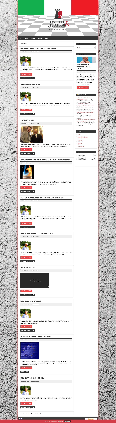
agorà (22, 371)
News (79, 144)
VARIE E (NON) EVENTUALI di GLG (30, 84)
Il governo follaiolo (27, 120)
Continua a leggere (26, 74)
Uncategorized (81, 146)
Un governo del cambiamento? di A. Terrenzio (35, 337)
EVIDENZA (80, 140)
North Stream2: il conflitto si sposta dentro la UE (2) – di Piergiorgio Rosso (45, 160)
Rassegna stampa (82, 94)
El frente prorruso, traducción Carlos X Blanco (83, 67)
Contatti (47, 38)
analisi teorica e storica (83, 137)
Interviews (80, 141)
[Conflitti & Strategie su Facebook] (20, 418)
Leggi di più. (60, 421)
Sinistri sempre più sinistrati (30, 301)
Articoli (26, 38)
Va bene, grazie (67, 421)
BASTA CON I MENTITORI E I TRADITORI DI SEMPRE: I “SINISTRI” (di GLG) (41, 198)
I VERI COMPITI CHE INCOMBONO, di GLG (32, 378)
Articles (33, 78)
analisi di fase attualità (25, 78)
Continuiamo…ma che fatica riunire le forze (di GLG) (38, 49)
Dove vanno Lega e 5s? (27, 268)
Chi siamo (40, 38)
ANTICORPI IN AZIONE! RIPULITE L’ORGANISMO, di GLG (36, 233)
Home (20, 38)
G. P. (28, 51)
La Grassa (33, 38)
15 (37, 413)
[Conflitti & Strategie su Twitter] (21, 418)
